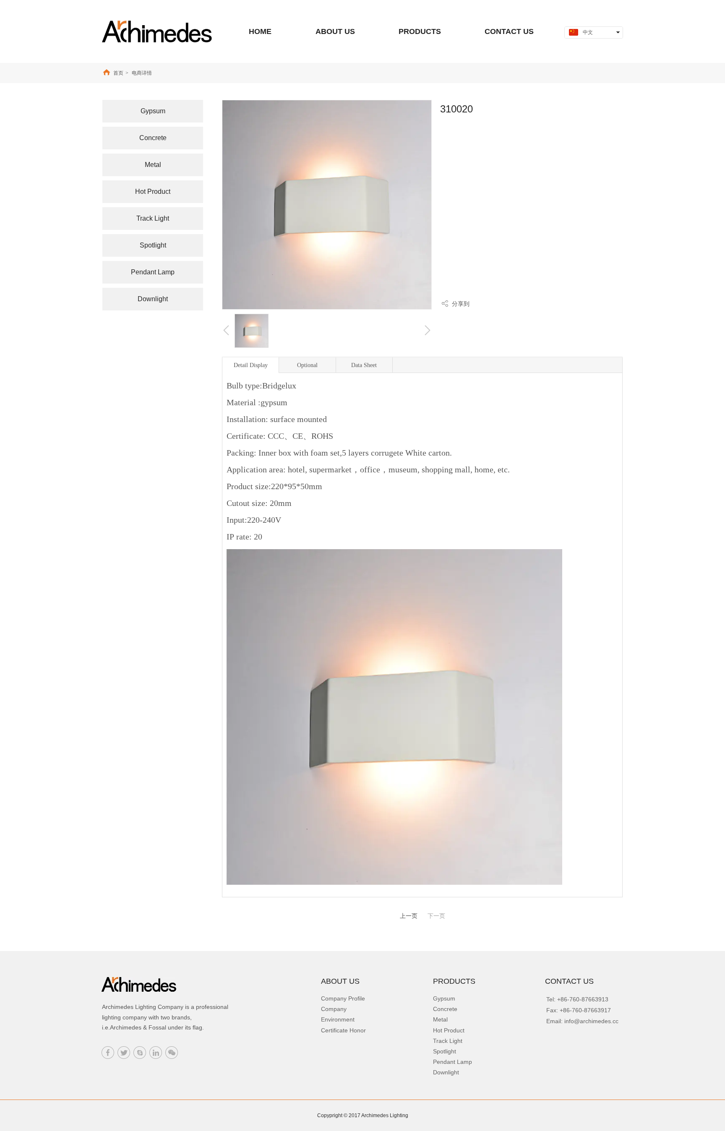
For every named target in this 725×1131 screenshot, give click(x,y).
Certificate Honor (343, 1030)
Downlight (446, 1072)
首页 (118, 73)
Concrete (445, 1009)
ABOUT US (340, 981)
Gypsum (444, 998)
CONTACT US (569, 981)
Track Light (447, 1040)
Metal (440, 1019)
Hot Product (448, 1030)
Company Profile (343, 998)
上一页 (408, 915)
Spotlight (444, 1051)
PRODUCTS (454, 981)
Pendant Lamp (452, 1061)
